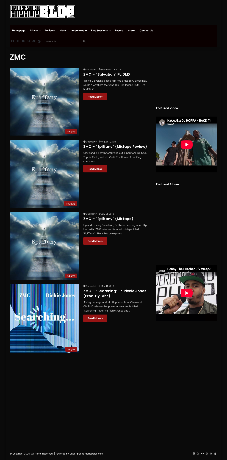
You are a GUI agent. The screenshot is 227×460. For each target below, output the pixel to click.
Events (119, 30)
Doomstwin (91, 69)
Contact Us (146, 30)
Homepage (18, 30)
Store (131, 30)
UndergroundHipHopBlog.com (86, 453)
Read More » (95, 96)
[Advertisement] (149, 12)
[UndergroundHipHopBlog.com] (42, 11)
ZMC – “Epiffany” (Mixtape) (108, 218)
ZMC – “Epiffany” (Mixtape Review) (115, 146)
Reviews (50, 30)
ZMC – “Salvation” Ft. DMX (107, 74)
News (63, 30)
